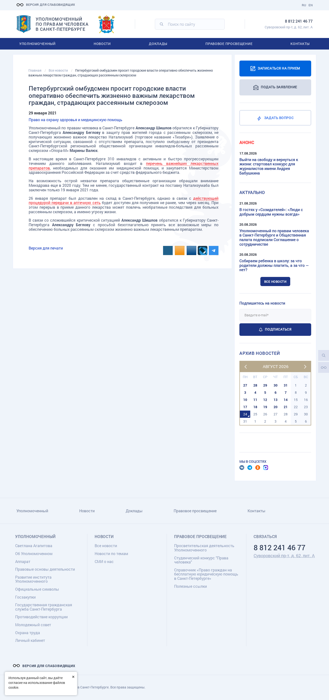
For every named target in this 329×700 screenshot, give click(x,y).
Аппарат (22, 561)
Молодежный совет (33, 624)
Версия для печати (46, 247)
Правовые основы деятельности (45, 569)
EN (311, 5)
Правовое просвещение (228, 43)
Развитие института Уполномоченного (33, 579)
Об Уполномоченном (34, 553)
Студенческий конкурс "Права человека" (201, 560)
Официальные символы (37, 589)
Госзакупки (25, 597)
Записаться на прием (279, 68)
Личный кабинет (30, 640)
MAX (265, 467)
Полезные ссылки (190, 586)
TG (249, 467)
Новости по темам (111, 553)
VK (241, 467)
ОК (257, 467)
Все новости (275, 281)
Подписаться (278, 329)
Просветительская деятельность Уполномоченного (204, 547)
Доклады (158, 43)
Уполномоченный (37, 43)
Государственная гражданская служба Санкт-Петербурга (43, 607)
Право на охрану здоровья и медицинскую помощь (75, 119)
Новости (102, 43)
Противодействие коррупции (41, 616)
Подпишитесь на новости (262, 303)
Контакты (300, 43)
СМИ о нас (104, 561)
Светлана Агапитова (33, 545)
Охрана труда (27, 632)
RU (304, 5)
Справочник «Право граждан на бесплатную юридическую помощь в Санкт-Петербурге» (206, 574)
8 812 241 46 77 (299, 21)
